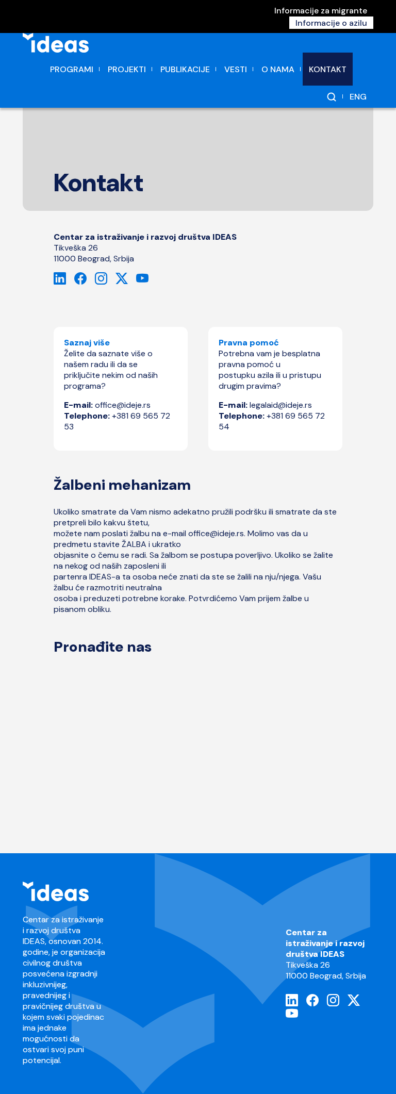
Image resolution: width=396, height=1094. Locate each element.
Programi (71, 69)
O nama (277, 69)
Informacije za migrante (320, 10)
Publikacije (185, 69)
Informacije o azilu (331, 23)
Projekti (127, 69)
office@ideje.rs (124, 405)
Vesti (235, 69)
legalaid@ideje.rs (281, 405)
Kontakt (327, 69)
